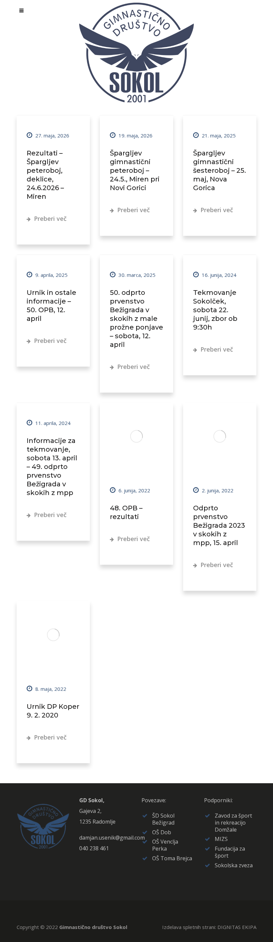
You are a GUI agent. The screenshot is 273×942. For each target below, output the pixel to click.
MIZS (221, 839)
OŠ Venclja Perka (165, 845)
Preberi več (49, 218)
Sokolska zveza (234, 865)
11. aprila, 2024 (52, 423)
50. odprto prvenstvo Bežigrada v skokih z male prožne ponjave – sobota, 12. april (136, 319)
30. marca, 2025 (136, 275)
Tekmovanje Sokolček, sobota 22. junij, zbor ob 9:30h (215, 310)
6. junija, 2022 (133, 490)
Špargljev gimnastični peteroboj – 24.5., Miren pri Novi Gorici (134, 170)
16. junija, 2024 (218, 275)
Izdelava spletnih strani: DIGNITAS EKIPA (209, 927)
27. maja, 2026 (51, 135)
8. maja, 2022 (50, 688)
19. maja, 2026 (134, 135)
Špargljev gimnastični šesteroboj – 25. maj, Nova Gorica (219, 170)
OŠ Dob (161, 832)
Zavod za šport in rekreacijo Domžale (233, 822)
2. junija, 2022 (216, 490)
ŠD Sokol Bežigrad (163, 819)
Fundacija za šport (230, 852)
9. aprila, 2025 (51, 275)
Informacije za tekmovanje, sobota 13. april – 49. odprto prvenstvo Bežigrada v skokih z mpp (52, 467)
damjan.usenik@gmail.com (112, 837)
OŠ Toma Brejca (172, 858)
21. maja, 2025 (218, 135)
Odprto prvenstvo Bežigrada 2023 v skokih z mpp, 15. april (219, 525)
